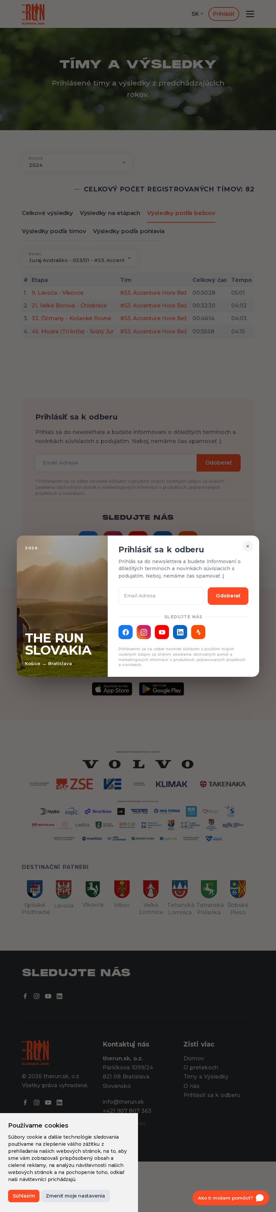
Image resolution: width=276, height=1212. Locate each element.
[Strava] (198, 632)
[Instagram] (144, 632)
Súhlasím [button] (24, 1196)
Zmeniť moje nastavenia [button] (75, 1196)
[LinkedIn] (180, 632)
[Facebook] (125, 632)
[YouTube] (162, 632)
